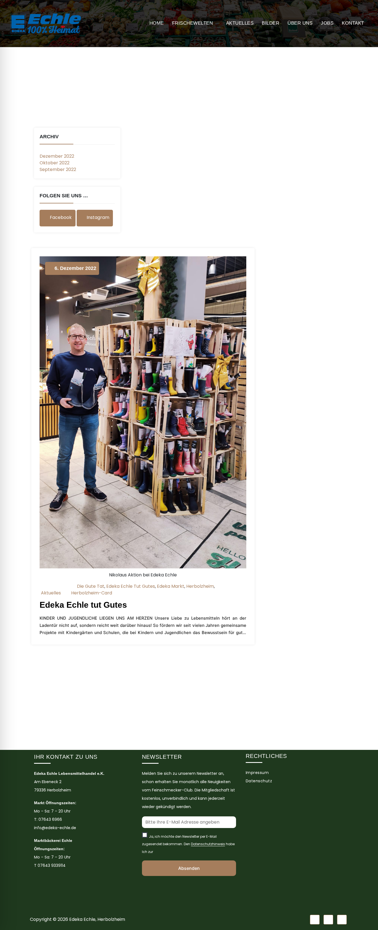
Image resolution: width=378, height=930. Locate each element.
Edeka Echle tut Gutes (130, 586)
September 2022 (58, 169)
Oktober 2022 (54, 163)
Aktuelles (240, 23)
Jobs (327, 23)
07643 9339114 (52, 865)
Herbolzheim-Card (91, 593)
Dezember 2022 (57, 156)
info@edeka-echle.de (55, 828)
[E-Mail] (342, 919)
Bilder (270, 23)
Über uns (300, 23)
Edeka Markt (170, 586)
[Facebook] (315, 919)
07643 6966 (50, 819)
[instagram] (328, 919)
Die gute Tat (90, 586)
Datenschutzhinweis (208, 844)
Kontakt (353, 23)
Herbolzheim (200, 586)
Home (156, 23)
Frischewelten (192, 23)
